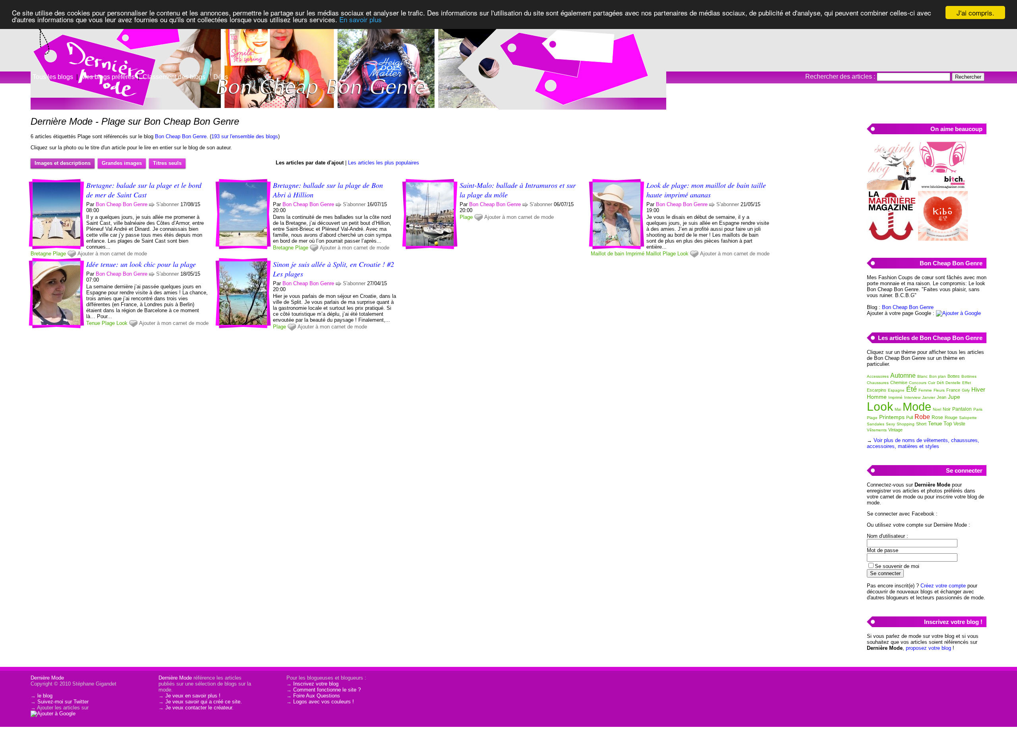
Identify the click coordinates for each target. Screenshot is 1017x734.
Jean (941, 397)
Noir (947, 409)
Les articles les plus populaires (383, 163)
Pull (909, 417)
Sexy (890, 424)
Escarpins (876, 390)
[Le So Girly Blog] (891, 188)
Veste (959, 424)
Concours (917, 383)
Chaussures (878, 383)
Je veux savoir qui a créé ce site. (203, 702)
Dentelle (953, 383)
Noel (937, 409)
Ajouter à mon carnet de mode (112, 254)
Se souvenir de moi (897, 566)
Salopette (968, 417)
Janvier (928, 397)
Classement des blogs (174, 76)
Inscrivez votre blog (315, 684)
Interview (912, 397)
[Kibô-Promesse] (943, 239)
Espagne (896, 390)
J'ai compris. (975, 12)
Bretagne (41, 254)
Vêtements (877, 430)
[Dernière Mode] (79, 41)
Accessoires (878, 376)
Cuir (931, 383)
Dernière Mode (47, 678)
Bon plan (937, 376)
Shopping (906, 424)
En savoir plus (360, 20)
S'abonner (167, 204)
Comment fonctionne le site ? (327, 690)
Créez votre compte (943, 586)
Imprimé (635, 254)
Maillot (653, 254)
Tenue (93, 323)
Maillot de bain (607, 254)
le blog (44, 696)
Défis (220, 76)
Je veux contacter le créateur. (199, 708)
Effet (966, 383)
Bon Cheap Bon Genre (181, 136)
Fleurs (939, 390)
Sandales (875, 424)
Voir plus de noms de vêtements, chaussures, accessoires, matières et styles (923, 443)
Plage (59, 254)
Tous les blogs (53, 76)
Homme (877, 397)
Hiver (978, 389)
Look (682, 254)
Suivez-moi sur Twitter (63, 702)
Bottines (968, 376)
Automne (903, 375)
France (953, 390)
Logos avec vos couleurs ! (323, 702)
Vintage (895, 429)
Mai (898, 409)
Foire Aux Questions (316, 696)
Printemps (892, 417)
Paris (977, 409)
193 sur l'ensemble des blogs (244, 136)
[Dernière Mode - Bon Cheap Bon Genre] (604, 61)
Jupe (954, 397)
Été (911, 389)
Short (921, 423)
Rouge (951, 417)
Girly (966, 390)
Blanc (922, 376)
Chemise (898, 382)
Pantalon (962, 409)
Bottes (953, 376)
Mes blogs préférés (108, 76)
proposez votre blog (928, 648)
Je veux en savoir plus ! (192, 696)
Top (948, 424)
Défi (940, 383)
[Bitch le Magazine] (943, 188)
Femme (925, 390)
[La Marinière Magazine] (891, 239)
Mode (917, 406)
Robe (922, 416)
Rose (937, 417)
